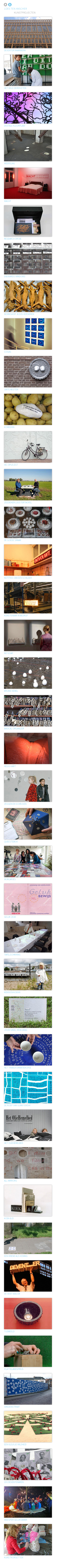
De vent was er (12, 1293)
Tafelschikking (12, 954)
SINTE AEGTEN (11, 389)
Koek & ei (9, 1218)
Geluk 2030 (10, 916)
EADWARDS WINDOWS (14, 276)
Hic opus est (11, 464)
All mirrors (10, 1180)
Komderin (9, 427)
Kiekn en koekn (12, 992)
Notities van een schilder (18, 577)
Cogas (7, 351)
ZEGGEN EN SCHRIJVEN (15, 803)
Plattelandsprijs (13, 1369)
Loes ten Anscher (15, 8)
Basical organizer (14, 728)
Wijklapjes (10, 879)
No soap (8, 653)
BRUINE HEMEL (11, 690)
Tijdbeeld (9, 1331)
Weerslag (9, 163)
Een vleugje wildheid (15, 1444)
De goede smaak (12, 540)
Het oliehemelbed (13, 1142)
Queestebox (11, 841)
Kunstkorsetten (13, 1557)
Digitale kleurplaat (14, 125)
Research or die (12, 238)
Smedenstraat (12, 1406)
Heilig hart (10, 766)
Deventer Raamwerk (15, 50)
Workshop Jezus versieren (19, 314)
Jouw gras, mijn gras (15, 1029)
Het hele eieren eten (15, 87)
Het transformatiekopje (17, 1067)
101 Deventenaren (14, 1482)
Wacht (7, 200)
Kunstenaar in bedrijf (16, 615)
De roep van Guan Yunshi (17, 1105)
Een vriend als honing (16, 1255)
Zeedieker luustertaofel (18, 502)
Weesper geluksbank (15, 1519)
